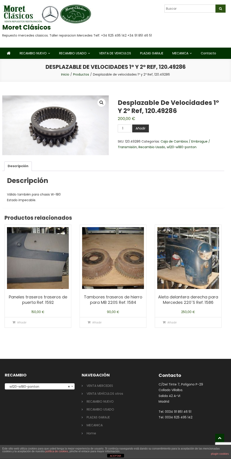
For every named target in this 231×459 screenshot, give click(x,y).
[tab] (18, 166)
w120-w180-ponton (181, 147)
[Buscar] (220, 9)
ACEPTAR (115, 455)
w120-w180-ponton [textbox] (38, 386)
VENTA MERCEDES (100, 385)
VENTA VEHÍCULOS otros (105, 393)
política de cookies (56, 451)
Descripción (18, 166)
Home (91, 433)
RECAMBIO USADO (73, 53)
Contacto (208, 53)
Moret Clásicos (26, 27)
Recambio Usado (152, 147)
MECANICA (180, 53)
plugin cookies (220, 453)
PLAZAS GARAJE (151, 53)
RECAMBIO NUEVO (33, 53)
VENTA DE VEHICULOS (115, 53)
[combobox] (40, 386)
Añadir (141, 128)
